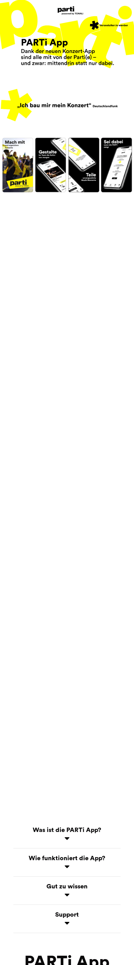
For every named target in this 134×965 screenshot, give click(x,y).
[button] (67, 835)
